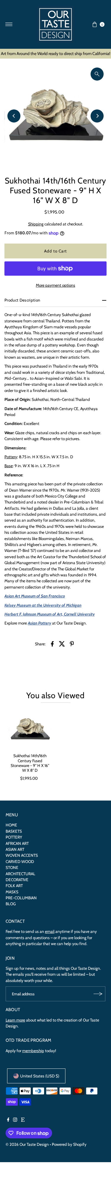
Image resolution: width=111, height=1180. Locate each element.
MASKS (12, 891)
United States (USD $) (39, 1076)
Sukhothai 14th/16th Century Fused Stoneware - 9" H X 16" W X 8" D (30, 763)
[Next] (97, 116)
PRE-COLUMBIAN (21, 897)
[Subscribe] (98, 993)
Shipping (36, 224)
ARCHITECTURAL (20, 873)
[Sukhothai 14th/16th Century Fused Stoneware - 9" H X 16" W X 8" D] (30, 729)
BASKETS (14, 831)
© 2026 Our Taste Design (27, 1144)
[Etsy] (23, 1120)
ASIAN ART (15, 849)
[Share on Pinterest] (71, 643)
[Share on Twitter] (62, 643)
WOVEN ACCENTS (22, 855)
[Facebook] (8, 1120)
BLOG (11, 903)
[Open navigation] (9, 24)
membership (33, 1050)
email (49, 931)
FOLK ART (14, 885)
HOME (11, 825)
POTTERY (14, 837)
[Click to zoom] (97, 74)
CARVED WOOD (20, 861)
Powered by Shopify (69, 1144)
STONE (12, 867)
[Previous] (13, 116)
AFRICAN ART (17, 843)
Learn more (15, 1020)
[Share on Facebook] (52, 643)
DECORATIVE (17, 879)
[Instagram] (15, 1120)
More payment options (55, 285)
